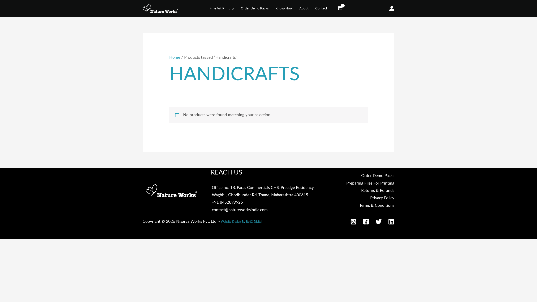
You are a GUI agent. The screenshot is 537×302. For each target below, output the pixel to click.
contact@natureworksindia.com (240, 210)
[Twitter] (378, 222)
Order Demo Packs (377, 176)
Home (174, 58)
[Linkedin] (391, 222)
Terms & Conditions (376, 206)
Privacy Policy (382, 198)
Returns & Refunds (377, 191)
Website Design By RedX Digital (241, 221)
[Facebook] (366, 222)
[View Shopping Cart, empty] (339, 8)
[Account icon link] (391, 8)
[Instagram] (353, 222)
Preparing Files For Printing (370, 183)
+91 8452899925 (227, 202)
